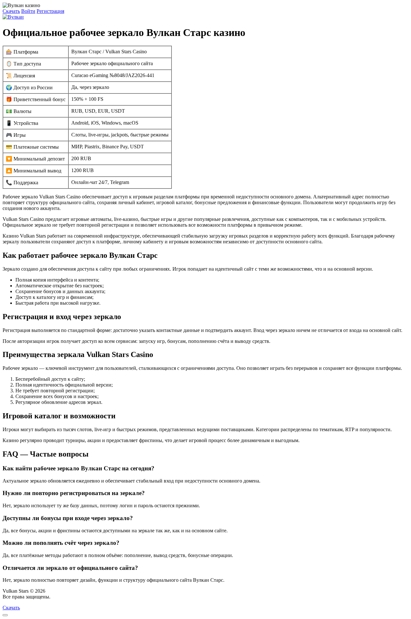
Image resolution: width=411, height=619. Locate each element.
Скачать (11, 11)
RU (55, 596)
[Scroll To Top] (5, 615)
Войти (28, 11)
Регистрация (50, 11)
